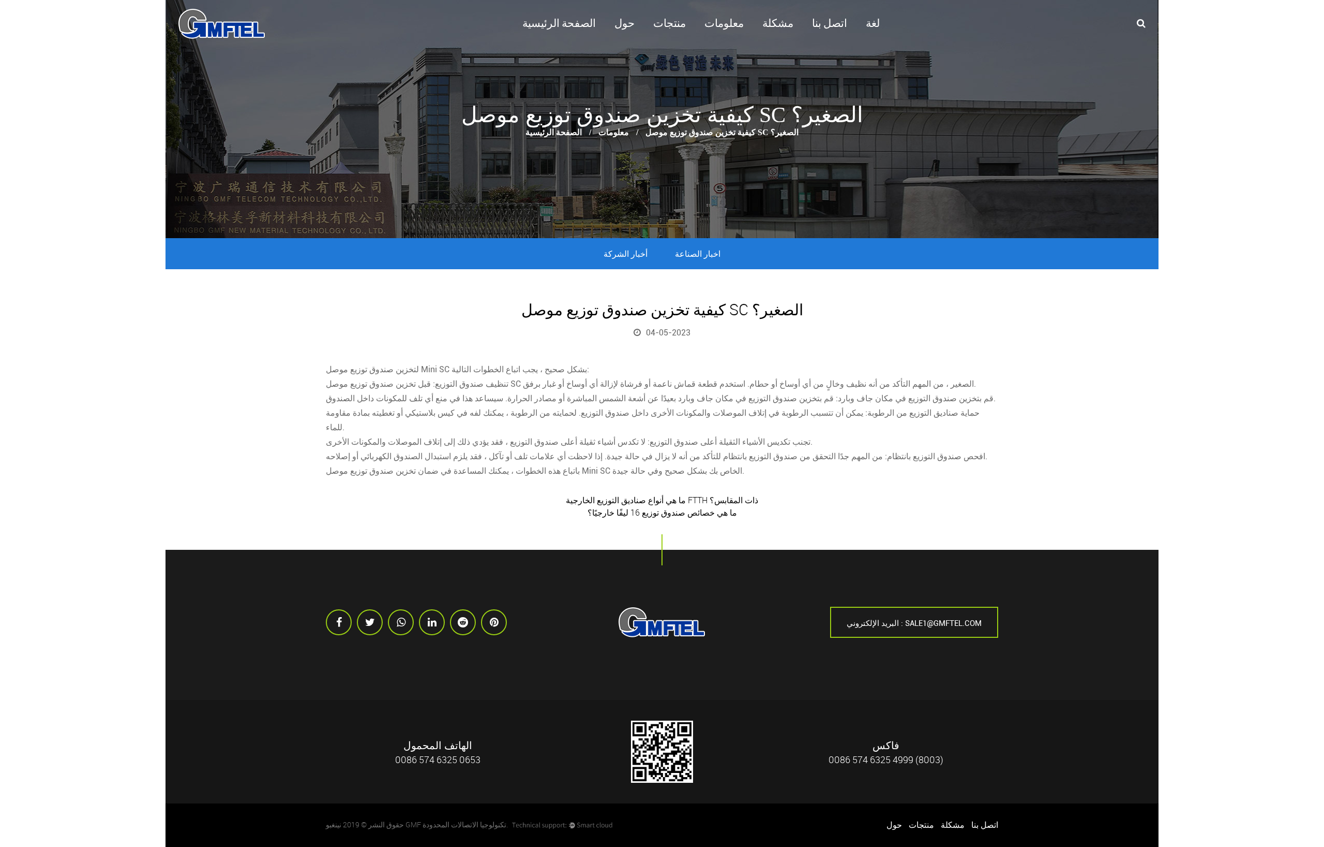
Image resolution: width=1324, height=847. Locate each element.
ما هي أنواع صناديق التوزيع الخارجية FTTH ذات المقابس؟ (662, 500)
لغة (873, 23)
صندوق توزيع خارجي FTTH (687, 45)
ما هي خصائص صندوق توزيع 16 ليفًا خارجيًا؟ (662, 512)
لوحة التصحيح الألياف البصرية (689, 41)
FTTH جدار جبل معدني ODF (687, 39)
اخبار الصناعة (697, 254)
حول (624, 23)
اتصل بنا (829, 23)
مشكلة (777, 23)
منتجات (669, 23)
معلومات (724, 23)
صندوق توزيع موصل (360, 369)
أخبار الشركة (626, 254)
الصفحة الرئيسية (559, 23)
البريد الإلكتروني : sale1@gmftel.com (914, 623)
